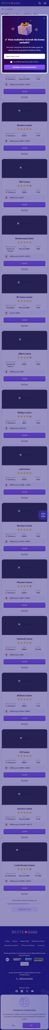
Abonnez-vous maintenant (24, 67)
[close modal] (44, 18)
